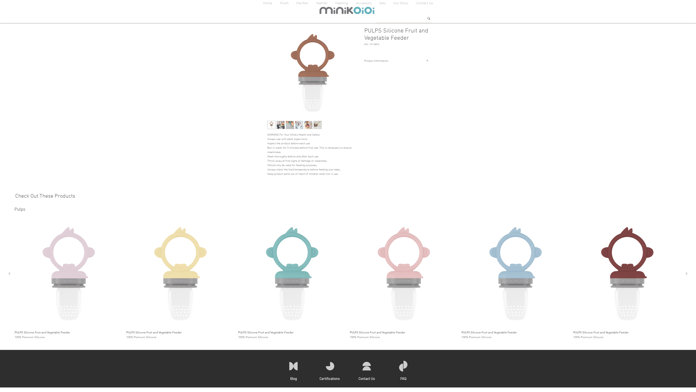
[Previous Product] (9, 273)
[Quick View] (69, 274)
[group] (348, 279)
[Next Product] (686, 273)
